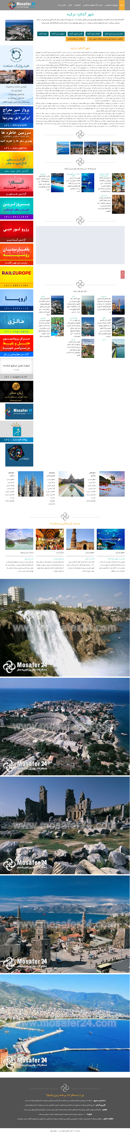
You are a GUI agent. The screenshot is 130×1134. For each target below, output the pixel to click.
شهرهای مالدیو (92, 474)
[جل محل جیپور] (19, 528)
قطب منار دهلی (89, 558)
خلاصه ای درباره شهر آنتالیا (114, 34)
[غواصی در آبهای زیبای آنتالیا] (111, 528)
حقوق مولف (53, 1131)
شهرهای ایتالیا (11, 474)
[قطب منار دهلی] (80, 528)
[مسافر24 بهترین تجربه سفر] (20, 5)
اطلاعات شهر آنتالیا (93, 34)
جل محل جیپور (29, 558)
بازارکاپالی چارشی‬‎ (58, 558)
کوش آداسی (73, 318)
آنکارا (103, 318)
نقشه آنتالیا (43, 34)
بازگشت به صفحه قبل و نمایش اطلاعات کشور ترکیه (106, 39)
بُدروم (73, 339)
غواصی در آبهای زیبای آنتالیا (73, 175)
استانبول (104, 296)
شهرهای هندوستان (51, 474)
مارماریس (43, 318)
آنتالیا (43, 296)
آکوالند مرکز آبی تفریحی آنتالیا (104, 175)
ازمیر (103, 339)
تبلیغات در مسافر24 (19, 458)
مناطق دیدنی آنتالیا (58, 34)
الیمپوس (43, 174)
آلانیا (73, 296)
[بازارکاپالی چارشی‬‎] (50, 528)
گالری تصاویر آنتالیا (75, 34)
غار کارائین (104, 195)
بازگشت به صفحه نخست (76, 39)
